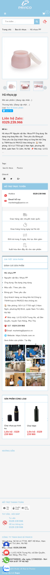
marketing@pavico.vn (18, 202)
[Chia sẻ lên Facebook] (5, 179)
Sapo (17, 573)
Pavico (20, 168)
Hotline (11, 194)
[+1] (18, 179)
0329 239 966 (39, 194)
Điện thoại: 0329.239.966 (14, 547)
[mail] (6, 552)
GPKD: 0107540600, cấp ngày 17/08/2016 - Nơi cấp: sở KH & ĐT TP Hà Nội (24, 560)
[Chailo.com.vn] (25, 5)
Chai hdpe (31, 426)
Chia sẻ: (5, 174)
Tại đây (27, 340)
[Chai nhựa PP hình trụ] (13, 413)
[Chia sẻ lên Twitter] (11, 179)
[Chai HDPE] (36, 413)
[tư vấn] (6, 545)
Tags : (4, 164)
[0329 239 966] (6, 560)
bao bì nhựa (8, 168)
